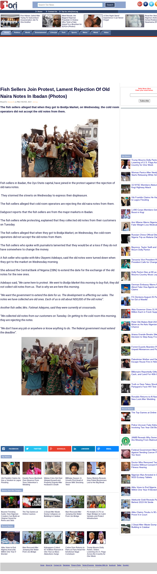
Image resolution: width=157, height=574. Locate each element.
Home (40, 11)
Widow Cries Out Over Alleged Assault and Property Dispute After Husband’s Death (53, 481)
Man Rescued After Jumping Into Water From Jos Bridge (73, 514)
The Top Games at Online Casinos (30, 513)
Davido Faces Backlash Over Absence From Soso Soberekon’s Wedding (32, 481)
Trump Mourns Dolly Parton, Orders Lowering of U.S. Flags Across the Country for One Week (96, 551)
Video (106, 32)
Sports (74, 32)
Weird (96, 32)
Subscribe (144, 101)
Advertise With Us (101, 565)
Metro (85, 32)
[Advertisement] (78, 60)
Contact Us (52, 11)
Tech (64, 32)
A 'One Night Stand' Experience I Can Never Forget (113, 18)
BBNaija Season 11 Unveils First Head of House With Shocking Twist (74, 481)
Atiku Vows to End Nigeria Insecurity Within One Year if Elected (8, 550)
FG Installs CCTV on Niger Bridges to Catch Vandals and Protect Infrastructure (96, 515)
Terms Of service (88, 565)
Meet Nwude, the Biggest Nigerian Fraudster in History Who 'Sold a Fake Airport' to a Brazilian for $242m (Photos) (72, 21)
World (28, 32)
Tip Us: (69, 11)
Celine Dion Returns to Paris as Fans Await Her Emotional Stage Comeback (75, 550)
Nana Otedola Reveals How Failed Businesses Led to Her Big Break (97, 480)
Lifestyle (53, 32)
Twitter (119, 565)
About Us (49, 565)
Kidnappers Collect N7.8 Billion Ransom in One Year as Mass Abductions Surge (53, 550)
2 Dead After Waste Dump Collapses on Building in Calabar (52, 514)
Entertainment (40, 32)
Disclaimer (66, 565)
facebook (112, 565)
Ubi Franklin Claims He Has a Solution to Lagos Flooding (11, 480)
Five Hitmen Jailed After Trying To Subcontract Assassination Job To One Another (30, 19)
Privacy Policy (76, 565)
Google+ (126, 565)
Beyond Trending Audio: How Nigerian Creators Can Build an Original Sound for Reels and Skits (10, 516)
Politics (17, 32)
